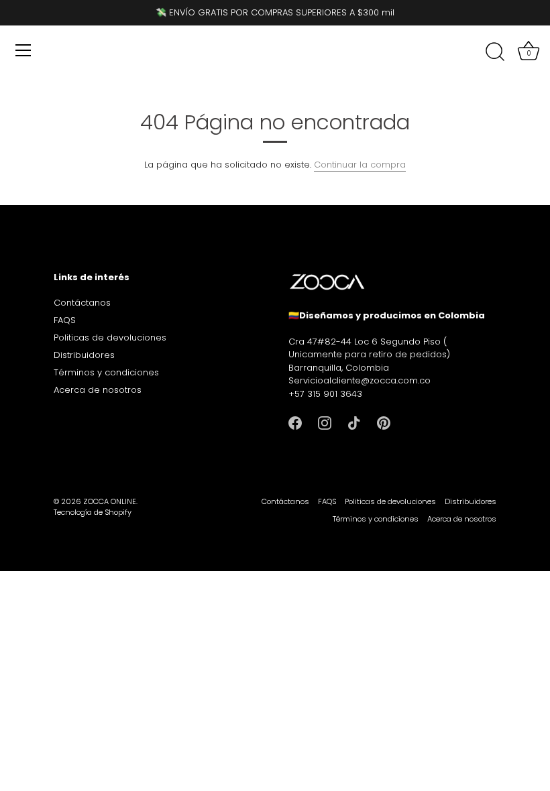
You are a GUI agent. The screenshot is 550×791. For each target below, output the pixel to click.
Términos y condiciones (106, 372)
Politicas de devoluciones (110, 337)
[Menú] (23, 50)
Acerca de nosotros (98, 389)
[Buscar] (495, 52)
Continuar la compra (360, 164)
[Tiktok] (354, 422)
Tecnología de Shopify (92, 512)
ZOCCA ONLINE (109, 501)
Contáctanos (82, 302)
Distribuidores (84, 355)
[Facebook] (295, 422)
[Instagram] (324, 422)
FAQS (65, 320)
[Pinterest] (383, 422)
